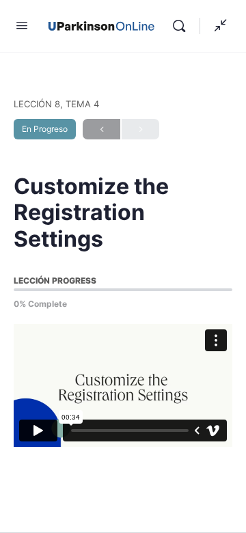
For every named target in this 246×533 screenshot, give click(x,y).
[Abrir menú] (22, 25)
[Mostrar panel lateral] (217, 26)
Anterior (101, 129)
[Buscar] (182, 26)
